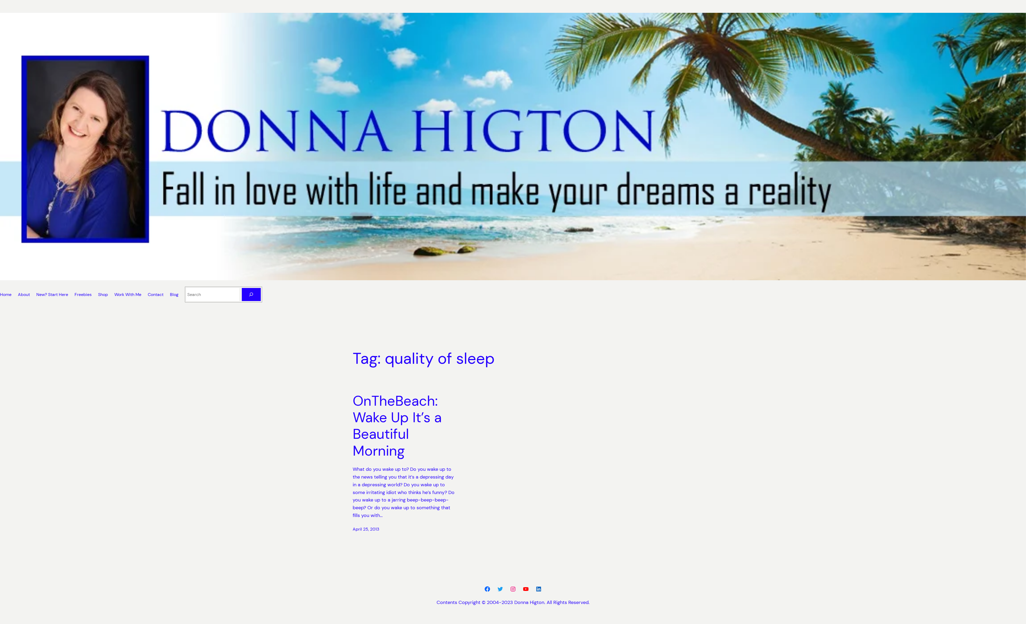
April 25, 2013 (366, 529)
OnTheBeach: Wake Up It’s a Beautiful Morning (397, 426)
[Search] (251, 294)
